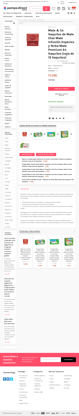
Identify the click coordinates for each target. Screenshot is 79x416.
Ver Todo (7, 227)
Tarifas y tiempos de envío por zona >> (61, 108)
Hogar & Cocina (7, 76)
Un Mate (7, 182)
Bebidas (7, 50)
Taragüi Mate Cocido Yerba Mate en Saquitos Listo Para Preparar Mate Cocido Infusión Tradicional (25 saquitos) (40, 255)
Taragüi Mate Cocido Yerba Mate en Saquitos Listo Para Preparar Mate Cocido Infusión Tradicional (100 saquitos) (54, 255)
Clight (6, 189)
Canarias (7, 196)
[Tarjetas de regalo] (59, 8)
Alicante (7, 203)
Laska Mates (9, 157)
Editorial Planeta (7, 149)
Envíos (57, 13)
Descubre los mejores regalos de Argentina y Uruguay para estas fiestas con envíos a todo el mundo (9, 287)
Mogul (7, 145)
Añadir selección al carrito (46, 154)
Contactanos (8, 16)
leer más (7, 274)
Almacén (7, 43)
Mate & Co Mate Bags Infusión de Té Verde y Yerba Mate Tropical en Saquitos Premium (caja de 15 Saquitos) (25, 254)
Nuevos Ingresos (8, 28)
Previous (71, 231)
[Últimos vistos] (64, 8)
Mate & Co (8, 209)
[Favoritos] (54, 8)
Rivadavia (8, 213)
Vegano (7, 123)
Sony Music (8, 216)
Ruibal (7, 185)
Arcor (6, 178)
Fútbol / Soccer (7, 59)
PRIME (7, 223)
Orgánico (8, 127)
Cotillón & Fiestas (8, 81)
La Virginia (8, 168)
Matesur (7, 171)
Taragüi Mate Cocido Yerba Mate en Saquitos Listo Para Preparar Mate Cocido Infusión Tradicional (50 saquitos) (68, 255)
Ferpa (6, 141)
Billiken (7, 154)
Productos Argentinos (8, 113)
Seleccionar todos (27, 154)
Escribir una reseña (69, 63)
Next (74, 231)
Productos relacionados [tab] (29, 231)
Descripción (25, 189)
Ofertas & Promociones (9, 33)
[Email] (53, 118)
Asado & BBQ (9, 46)
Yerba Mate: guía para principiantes (9, 321)
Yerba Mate (8, 96)
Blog (37, 16)
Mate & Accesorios (8, 92)
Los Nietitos (8, 199)
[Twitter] (60, 118)
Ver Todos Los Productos (12, 13)
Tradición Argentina (8, 38)
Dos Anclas (8, 206)
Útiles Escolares (8, 108)
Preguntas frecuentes (44, 13)
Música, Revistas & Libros (8, 102)
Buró (6, 175)
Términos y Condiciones (24, 16)
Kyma (6, 138)
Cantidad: (51, 80)
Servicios (28, 13)
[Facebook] (49, 118)
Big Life (7, 164)
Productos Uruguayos (8, 119)
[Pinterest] (63, 118)
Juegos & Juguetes (8, 86)
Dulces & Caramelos (8, 54)
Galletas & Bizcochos (8, 65)
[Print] (56, 118)
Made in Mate (9, 220)
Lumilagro (8, 161)
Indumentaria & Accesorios (9, 70)
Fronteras (8, 192)
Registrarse (73, 2)
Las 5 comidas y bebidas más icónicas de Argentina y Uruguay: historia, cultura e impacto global (9, 247)
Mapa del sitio (23, 403)
